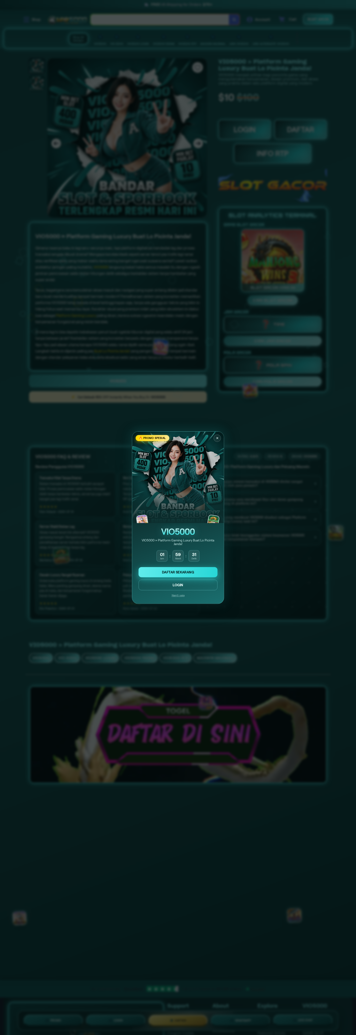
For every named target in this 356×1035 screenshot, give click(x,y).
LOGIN (178, 585)
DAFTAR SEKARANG (178, 572)
